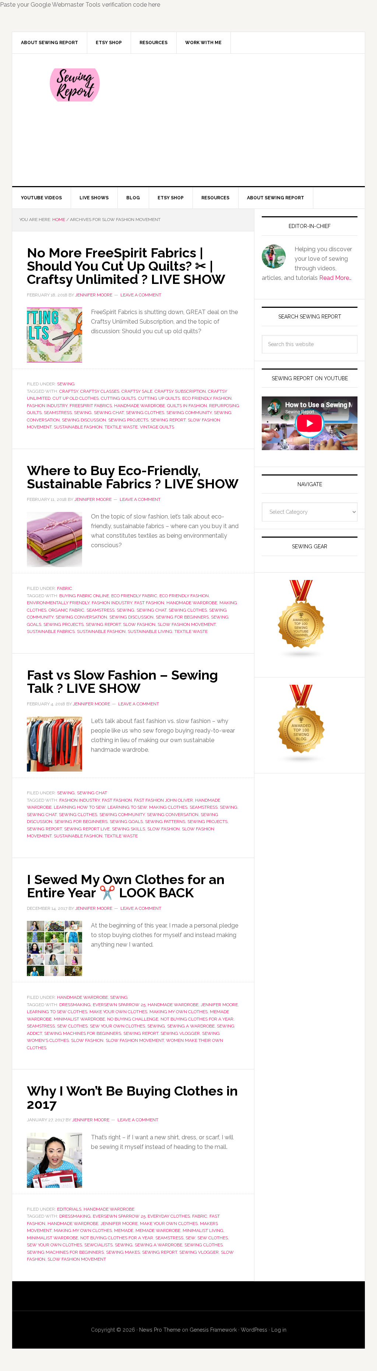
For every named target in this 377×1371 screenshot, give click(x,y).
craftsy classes (99, 391)
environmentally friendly (58, 602)
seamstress (58, 412)
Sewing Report (75, 85)
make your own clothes (118, 1011)
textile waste (121, 427)
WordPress (254, 1330)
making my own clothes (178, 1011)
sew (190, 1237)
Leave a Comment (140, 295)
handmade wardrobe (139, 405)
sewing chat (109, 412)
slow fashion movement (187, 624)
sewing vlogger (180, 1033)
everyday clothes (169, 1216)
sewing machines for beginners (82, 1033)
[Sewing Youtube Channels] (301, 655)
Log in (278, 1330)
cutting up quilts (159, 398)
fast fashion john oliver (163, 800)
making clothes (168, 807)
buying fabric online (84, 595)
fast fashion (149, 602)
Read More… (335, 277)
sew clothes (72, 1026)
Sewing (66, 384)
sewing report (168, 420)
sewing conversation (81, 617)
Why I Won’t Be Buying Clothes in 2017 (132, 1097)
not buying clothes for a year (197, 1019)
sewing (83, 412)
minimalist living (203, 1230)
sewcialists (98, 1244)
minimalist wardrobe (79, 1019)
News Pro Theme (159, 1330)
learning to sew (127, 807)
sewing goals (126, 821)
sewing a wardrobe (191, 1026)
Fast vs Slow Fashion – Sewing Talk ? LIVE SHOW (122, 681)
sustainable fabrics (51, 631)
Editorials (69, 1209)
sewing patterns (165, 821)
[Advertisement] (243, 119)
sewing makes (123, 1252)
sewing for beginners (182, 617)
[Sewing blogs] (301, 760)
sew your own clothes (117, 1026)
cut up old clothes (76, 398)
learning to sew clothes (57, 1011)
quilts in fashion (187, 405)
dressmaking (75, 1004)
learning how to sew (79, 807)
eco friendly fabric (134, 595)
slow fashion (139, 624)
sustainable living (150, 631)
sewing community (189, 412)
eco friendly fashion (207, 398)
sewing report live (87, 828)
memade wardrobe (157, 1230)
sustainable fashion (78, 427)
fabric (199, 1216)
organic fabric (66, 610)
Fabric (64, 588)
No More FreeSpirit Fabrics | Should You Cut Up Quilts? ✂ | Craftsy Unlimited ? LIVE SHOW (126, 266)
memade (123, 1230)
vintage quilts (157, 427)
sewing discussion (84, 420)
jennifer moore (219, 1004)
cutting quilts (118, 398)
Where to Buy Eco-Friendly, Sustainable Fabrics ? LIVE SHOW (133, 477)
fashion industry (47, 405)
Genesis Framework (213, 1330)
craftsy (68, 391)
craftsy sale (136, 391)
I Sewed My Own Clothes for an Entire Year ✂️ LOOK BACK (126, 886)
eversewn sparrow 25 (119, 1004)
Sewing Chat (92, 792)
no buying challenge (132, 1019)
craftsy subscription (180, 391)
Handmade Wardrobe (82, 997)
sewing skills (128, 828)
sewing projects (128, 420)
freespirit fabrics (91, 405)
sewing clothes (145, 412)
